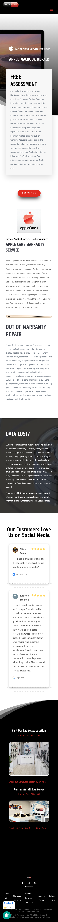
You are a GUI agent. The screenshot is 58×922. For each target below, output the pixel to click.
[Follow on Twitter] (29, 831)
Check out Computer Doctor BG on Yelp (27, 730)
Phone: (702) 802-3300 (29, 683)
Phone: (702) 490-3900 (29, 742)
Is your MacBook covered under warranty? (27, 239)
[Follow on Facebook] (23, 831)
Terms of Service (6, 846)
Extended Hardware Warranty (29, 846)
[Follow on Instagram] (35, 831)
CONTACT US (29, 193)
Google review (20, 567)
